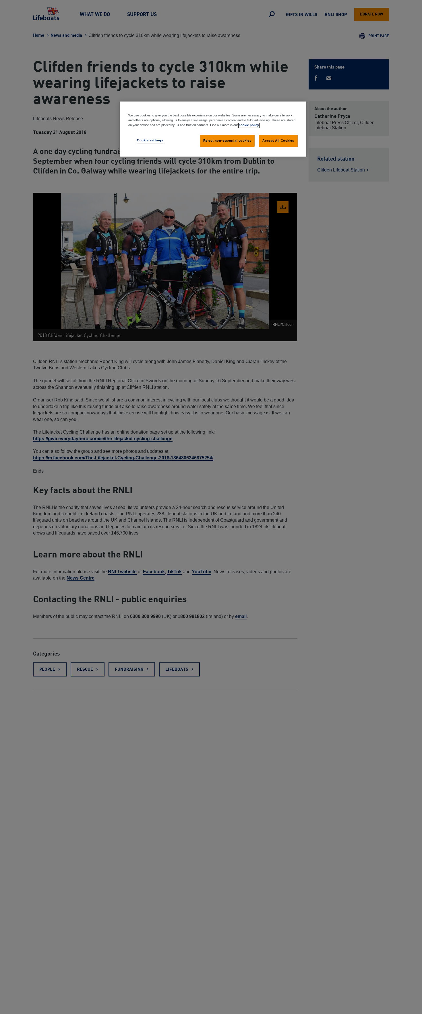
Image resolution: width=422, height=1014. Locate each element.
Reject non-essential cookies (227, 140)
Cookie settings (150, 140)
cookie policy (249, 125)
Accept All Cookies (278, 140)
